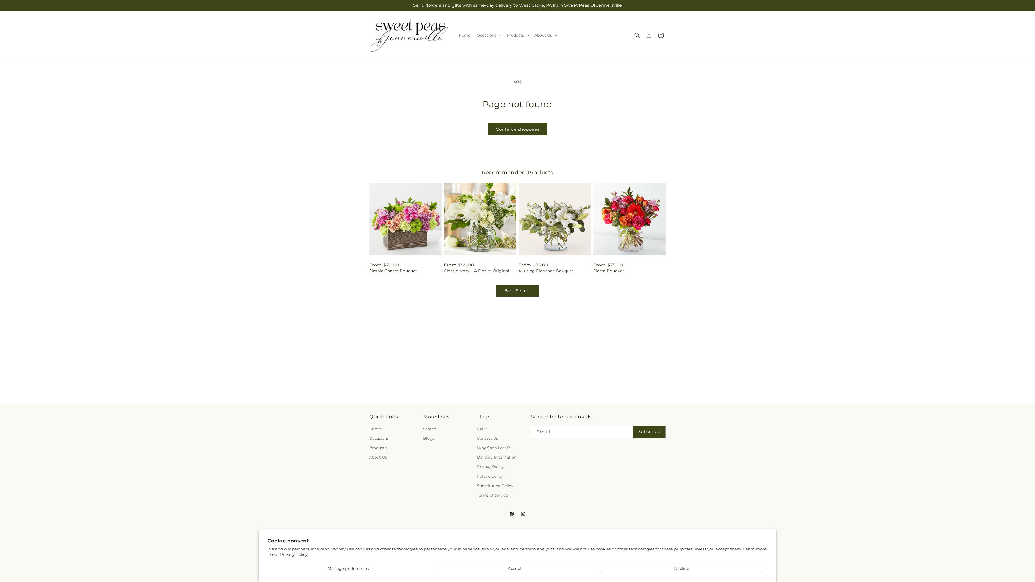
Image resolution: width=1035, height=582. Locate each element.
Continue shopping (517, 129)
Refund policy (490, 476)
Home (375, 428)
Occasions (379, 438)
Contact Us (487, 438)
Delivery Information (496, 457)
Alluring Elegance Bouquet (546, 270)
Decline (681, 568)
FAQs (482, 428)
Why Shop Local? (493, 447)
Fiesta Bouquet (608, 270)
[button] (488, 35)
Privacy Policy (294, 554)
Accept (515, 568)
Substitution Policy (495, 485)
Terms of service (492, 495)
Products (378, 447)
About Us (378, 457)
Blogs (428, 438)
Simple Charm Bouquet (393, 270)
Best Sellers (518, 290)
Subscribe (649, 431)
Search (429, 428)
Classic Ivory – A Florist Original (476, 270)
